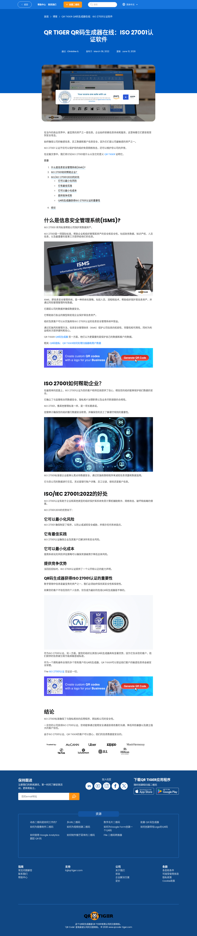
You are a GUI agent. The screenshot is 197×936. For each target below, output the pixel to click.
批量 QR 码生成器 (149, 822)
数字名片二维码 (112, 822)
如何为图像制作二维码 (41, 827)
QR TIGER (109, 154)
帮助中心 (23, 877)
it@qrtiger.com (74, 870)
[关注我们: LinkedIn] (89, 786)
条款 (165, 867)
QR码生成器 (61, 337)
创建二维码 (74, 4)
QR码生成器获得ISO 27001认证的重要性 (79, 200)
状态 (117, 874)
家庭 (46, 16)
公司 (118, 867)
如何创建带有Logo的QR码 (154, 827)
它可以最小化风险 (67, 180)
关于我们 (120, 870)
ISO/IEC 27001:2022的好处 (65, 177)
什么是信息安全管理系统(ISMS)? (68, 167)
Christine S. (73, 51)
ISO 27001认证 (56, 671)
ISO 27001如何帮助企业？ (64, 172)
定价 (117, 881)
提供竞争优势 (65, 195)
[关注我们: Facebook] (115, 786)
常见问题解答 (25, 870)
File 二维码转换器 (113, 835)
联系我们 (23, 874)
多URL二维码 (73, 822)
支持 (67, 867)
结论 (53, 207)
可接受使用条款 (170, 874)
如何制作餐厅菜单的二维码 (81, 835)
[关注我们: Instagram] (106, 786)
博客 (55, 16)
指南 (20, 867)
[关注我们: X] (124, 786)
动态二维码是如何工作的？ (44, 822)
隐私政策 (167, 877)
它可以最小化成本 (67, 190)
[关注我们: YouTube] (97, 786)
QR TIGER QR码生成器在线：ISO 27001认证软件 (87, 16)
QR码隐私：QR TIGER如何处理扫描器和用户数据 (75, 343)
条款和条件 (168, 870)
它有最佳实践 (65, 185)
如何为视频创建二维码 (78, 827)
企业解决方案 (122, 877)
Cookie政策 (168, 881)
